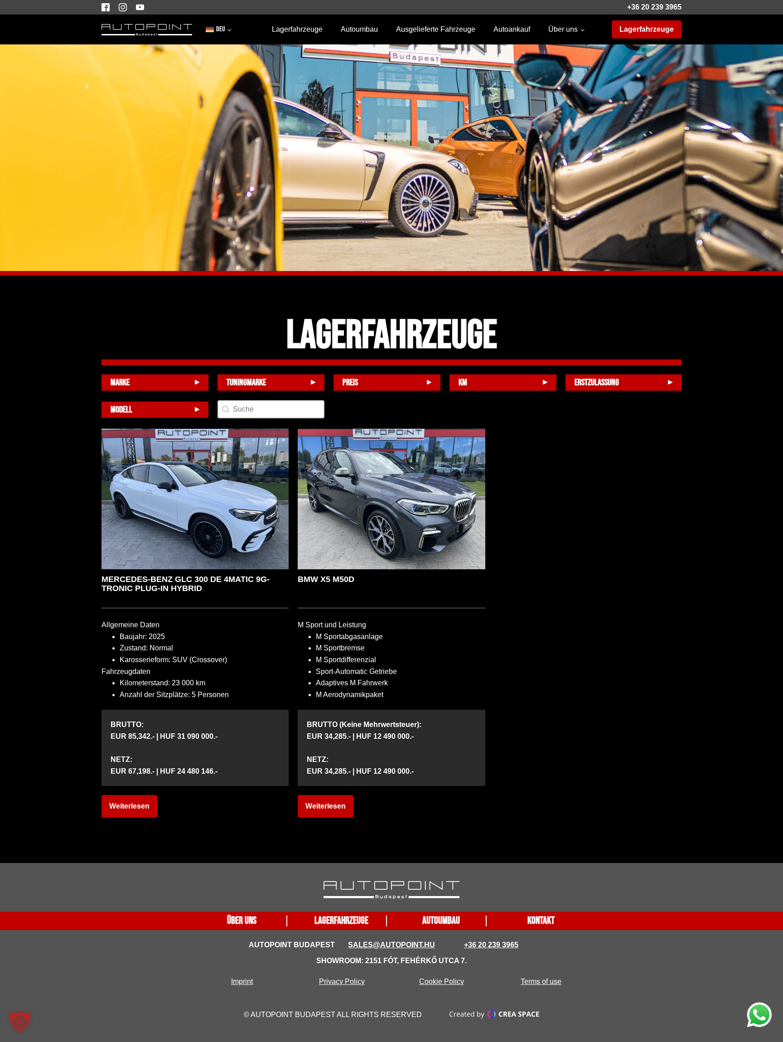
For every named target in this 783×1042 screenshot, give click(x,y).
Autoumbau (359, 29)
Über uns (563, 29)
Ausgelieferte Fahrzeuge (435, 29)
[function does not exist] (759, 1016)
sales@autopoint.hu (391, 945)
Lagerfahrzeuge (297, 29)
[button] (20, 1022)
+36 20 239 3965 (654, 7)
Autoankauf (511, 29)
